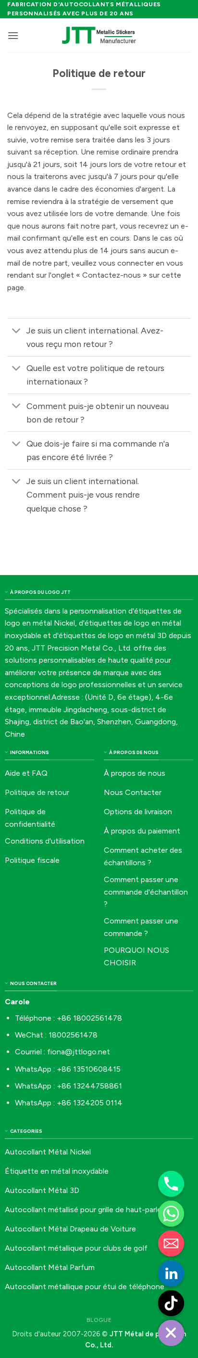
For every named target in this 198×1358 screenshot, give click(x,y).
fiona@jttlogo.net (78, 1051)
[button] (13, 35)
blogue (99, 1319)
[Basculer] (16, 331)
